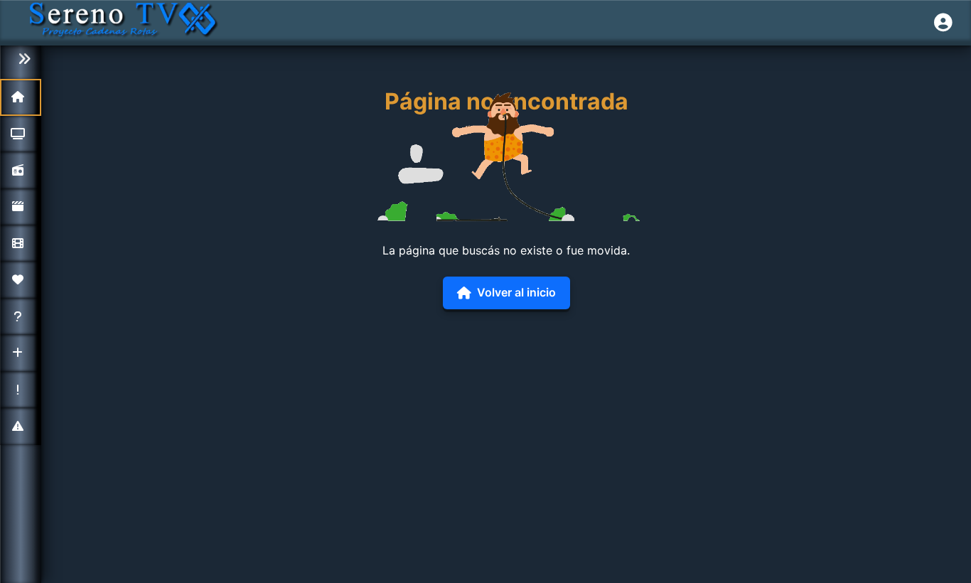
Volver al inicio (516, 292)
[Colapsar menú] (20, 59)
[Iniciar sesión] (943, 22)
